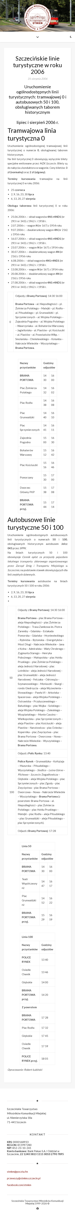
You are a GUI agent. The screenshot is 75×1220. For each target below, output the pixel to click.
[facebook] (37, 1208)
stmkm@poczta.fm (17, 1171)
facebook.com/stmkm (19, 1184)
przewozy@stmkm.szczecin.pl (23, 1178)
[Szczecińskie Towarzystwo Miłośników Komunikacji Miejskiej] (37, 17)
